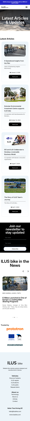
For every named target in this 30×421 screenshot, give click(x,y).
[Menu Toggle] (27, 7)
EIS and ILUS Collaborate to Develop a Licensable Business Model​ (14, 152)
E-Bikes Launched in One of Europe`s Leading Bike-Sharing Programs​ (14, 300)
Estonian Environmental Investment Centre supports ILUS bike (14, 108)
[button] (23, 271)
